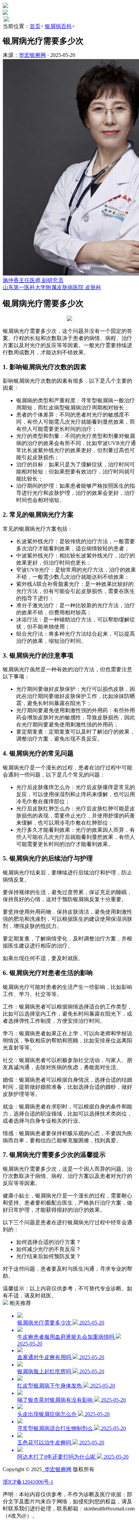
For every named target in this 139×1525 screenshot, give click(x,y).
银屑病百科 (58, 26)
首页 (35, 26)
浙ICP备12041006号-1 (28, 1482)
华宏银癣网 (32, 55)
